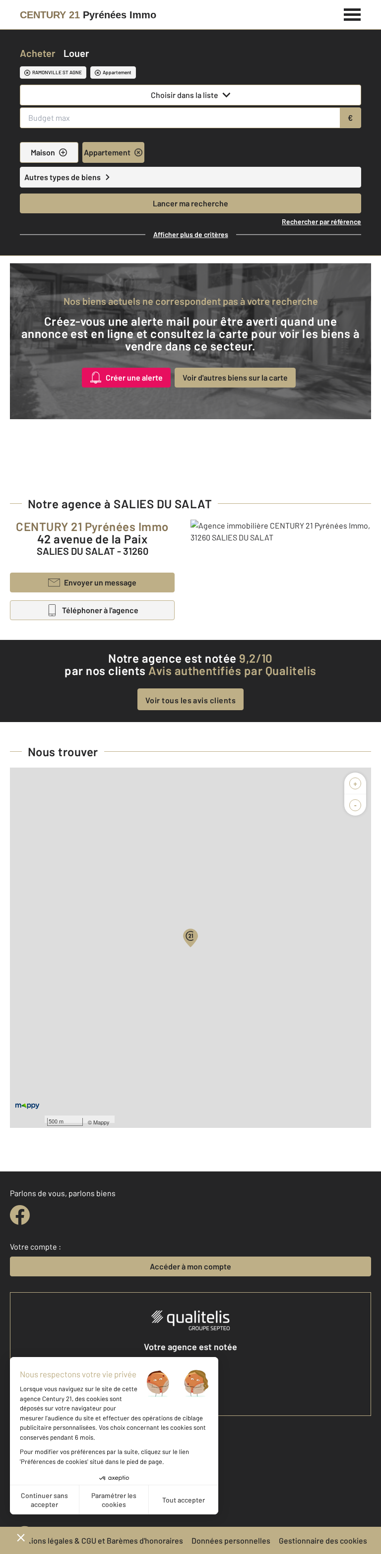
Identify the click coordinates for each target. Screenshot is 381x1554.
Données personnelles (230, 1540)
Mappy (101, 1122)
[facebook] (20, 1215)
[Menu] (352, 13)
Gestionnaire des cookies (323, 1540)
